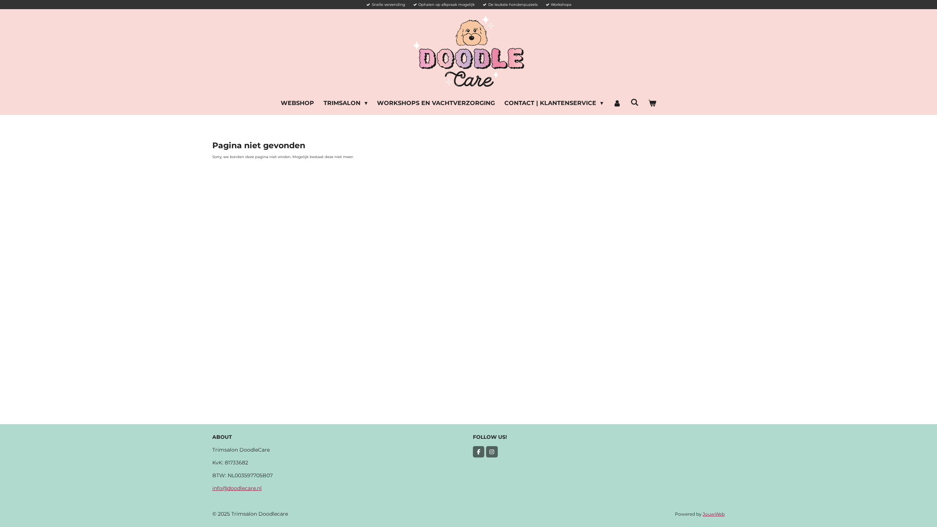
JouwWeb (714, 514)
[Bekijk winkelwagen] (652, 103)
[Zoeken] (634, 102)
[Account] (617, 103)
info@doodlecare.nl (237, 488)
